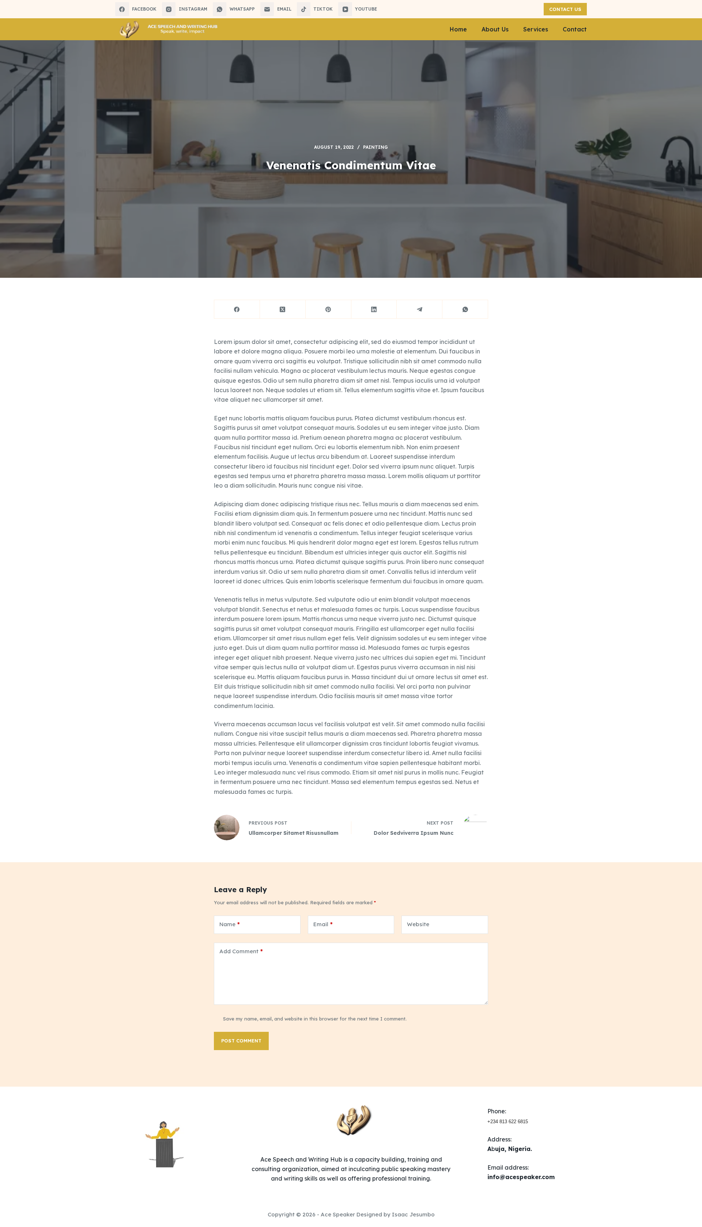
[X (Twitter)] (283, 309)
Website (418, 924)
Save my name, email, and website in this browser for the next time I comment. (315, 1019)
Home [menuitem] (458, 29)
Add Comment (241, 951)
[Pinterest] (328, 309)
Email (323, 924)
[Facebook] (237, 309)
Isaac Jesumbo (413, 1214)
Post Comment (241, 1041)
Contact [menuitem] (575, 29)
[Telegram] (419, 309)
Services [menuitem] (535, 29)
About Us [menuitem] (495, 29)
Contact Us (565, 9)
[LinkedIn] (374, 309)
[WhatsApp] (465, 309)
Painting (375, 147)
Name (229, 924)
